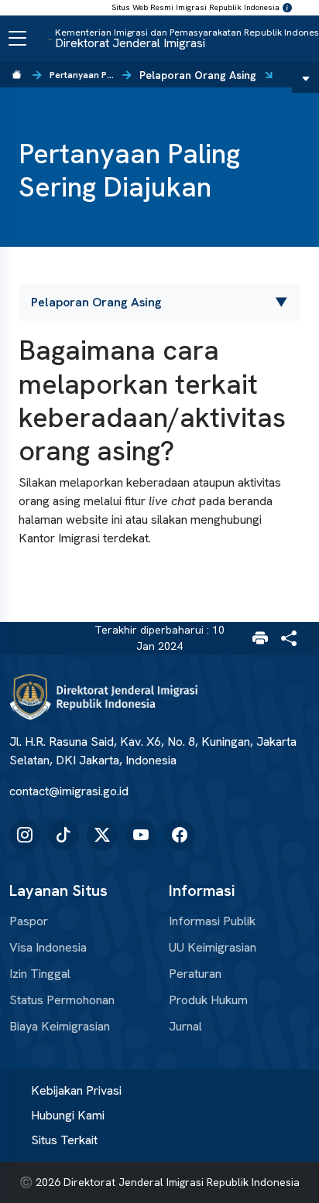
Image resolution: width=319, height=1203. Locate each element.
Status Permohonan (62, 1000)
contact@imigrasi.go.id (69, 791)
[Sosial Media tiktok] (63, 834)
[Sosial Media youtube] (140, 834)
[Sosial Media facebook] (179, 834)
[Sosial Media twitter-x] (102, 834)
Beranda (17, 75)
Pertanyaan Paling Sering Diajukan (82, 75)
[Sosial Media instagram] (24, 834)
